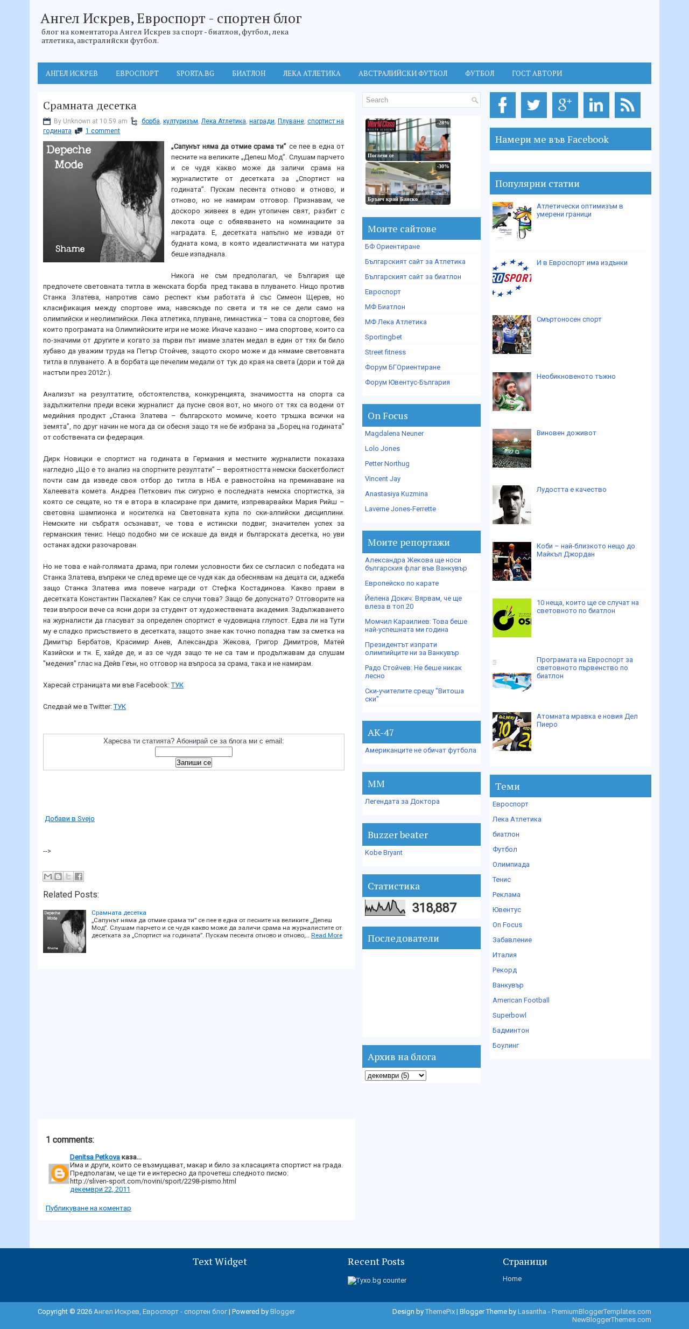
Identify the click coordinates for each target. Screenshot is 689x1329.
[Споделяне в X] (68, 876)
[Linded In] (598, 118)
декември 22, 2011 (100, 1189)
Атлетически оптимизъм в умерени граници (580, 210)
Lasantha (532, 1311)
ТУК (177, 685)
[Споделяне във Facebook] (78, 876)
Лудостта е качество (572, 489)
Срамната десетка (90, 105)
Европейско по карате (402, 583)
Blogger (282, 1311)
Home (512, 1279)
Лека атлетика (312, 73)
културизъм (180, 121)
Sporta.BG (195, 73)
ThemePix (440, 1311)
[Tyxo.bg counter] (377, 1280)
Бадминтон (511, 1030)
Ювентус (507, 910)
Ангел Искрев (72, 73)
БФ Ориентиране (392, 246)
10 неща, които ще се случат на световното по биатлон (588, 607)
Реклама (507, 894)
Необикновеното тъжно (576, 376)
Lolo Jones (382, 448)
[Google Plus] (567, 118)
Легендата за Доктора (402, 801)
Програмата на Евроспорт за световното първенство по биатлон (585, 668)
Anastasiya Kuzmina (396, 494)
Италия (505, 955)
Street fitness (385, 352)
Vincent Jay (382, 479)
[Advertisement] (118, 1044)
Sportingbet (383, 337)
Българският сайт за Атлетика (415, 262)
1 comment (103, 131)
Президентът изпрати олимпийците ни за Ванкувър (412, 649)
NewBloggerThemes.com (611, 1320)
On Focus (507, 925)
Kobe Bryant (384, 852)
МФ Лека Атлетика (396, 322)
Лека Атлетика (223, 121)
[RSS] (629, 118)
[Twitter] (536, 118)
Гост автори (537, 73)
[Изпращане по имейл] (48, 876)
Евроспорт (137, 73)
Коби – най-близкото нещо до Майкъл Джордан (586, 550)
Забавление (512, 940)
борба (151, 121)
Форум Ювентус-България (407, 382)
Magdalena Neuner (394, 433)
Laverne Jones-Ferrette (400, 509)
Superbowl (509, 1015)
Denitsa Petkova (95, 1157)
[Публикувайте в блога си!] (58, 876)
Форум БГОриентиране (402, 367)
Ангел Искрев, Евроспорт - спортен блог (171, 18)
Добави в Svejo (70, 819)
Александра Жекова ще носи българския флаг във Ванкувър (416, 564)
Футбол (479, 73)
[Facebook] (504, 118)
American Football (521, 1000)
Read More (326, 935)
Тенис (502, 879)
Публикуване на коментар (88, 1208)
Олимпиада (511, 864)
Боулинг (506, 1045)
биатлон (506, 834)
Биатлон (248, 73)
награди (262, 121)
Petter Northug (387, 464)
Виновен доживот (566, 433)
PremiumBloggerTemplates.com (601, 1311)
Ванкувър (508, 985)
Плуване (291, 121)
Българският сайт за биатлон (413, 277)
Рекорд (505, 970)
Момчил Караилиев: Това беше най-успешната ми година (416, 625)
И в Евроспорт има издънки (582, 263)
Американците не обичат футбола (420, 750)
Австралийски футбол (402, 73)
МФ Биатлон (385, 307)
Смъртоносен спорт (569, 319)
